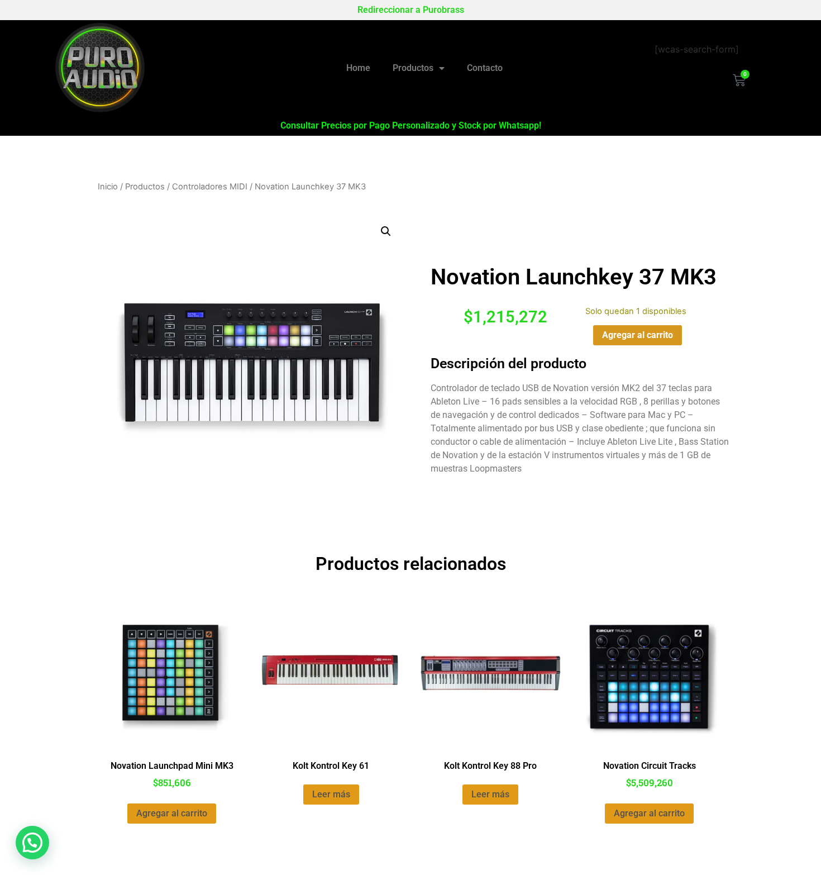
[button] (386, 231)
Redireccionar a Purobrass (410, 9)
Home (358, 68)
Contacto (485, 68)
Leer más (331, 794)
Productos (413, 68)
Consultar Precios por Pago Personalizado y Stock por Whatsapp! (410, 125)
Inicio (108, 187)
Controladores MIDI (209, 187)
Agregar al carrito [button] (171, 813)
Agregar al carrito (637, 335)
